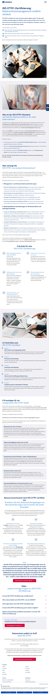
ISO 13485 (27, 672)
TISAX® (3, 666)
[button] (45, 2)
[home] (7, 2)
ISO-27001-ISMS (19, 547)
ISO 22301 (4, 674)
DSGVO (6, 525)
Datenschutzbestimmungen (43, 683)
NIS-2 (3, 670)
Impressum (27, 680)
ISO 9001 (27, 670)
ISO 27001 (4, 668)
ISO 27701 (27, 668)
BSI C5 (3, 672)
